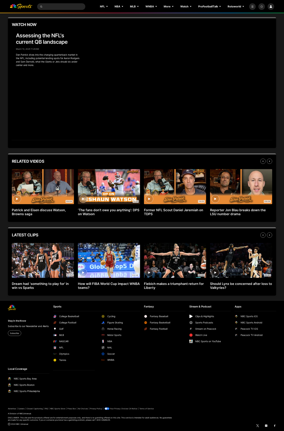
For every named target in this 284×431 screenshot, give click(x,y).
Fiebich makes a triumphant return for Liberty (174, 286)
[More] (252, 6)
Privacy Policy (96, 408)
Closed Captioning (35, 408)
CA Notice (133, 408)
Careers (21, 408)
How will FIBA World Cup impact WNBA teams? (109, 286)
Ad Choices (83, 408)
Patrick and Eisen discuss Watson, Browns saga (39, 212)
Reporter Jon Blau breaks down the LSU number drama (238, 212)
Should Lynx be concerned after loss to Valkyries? (241, 286)
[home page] (21, 6)
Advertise (12, 408)
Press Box (71, 408)
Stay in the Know (17, 320)
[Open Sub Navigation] (107, 6)
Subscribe (14, 333)
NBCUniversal (25, 413)
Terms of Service (146, 408)
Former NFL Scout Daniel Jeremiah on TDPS (173, 212)
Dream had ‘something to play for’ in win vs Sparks (40, 286)
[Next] (269, 161)
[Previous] (263, 161)
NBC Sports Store (57, 408)
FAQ (46, 408)
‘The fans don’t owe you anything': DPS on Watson (108, 212)
